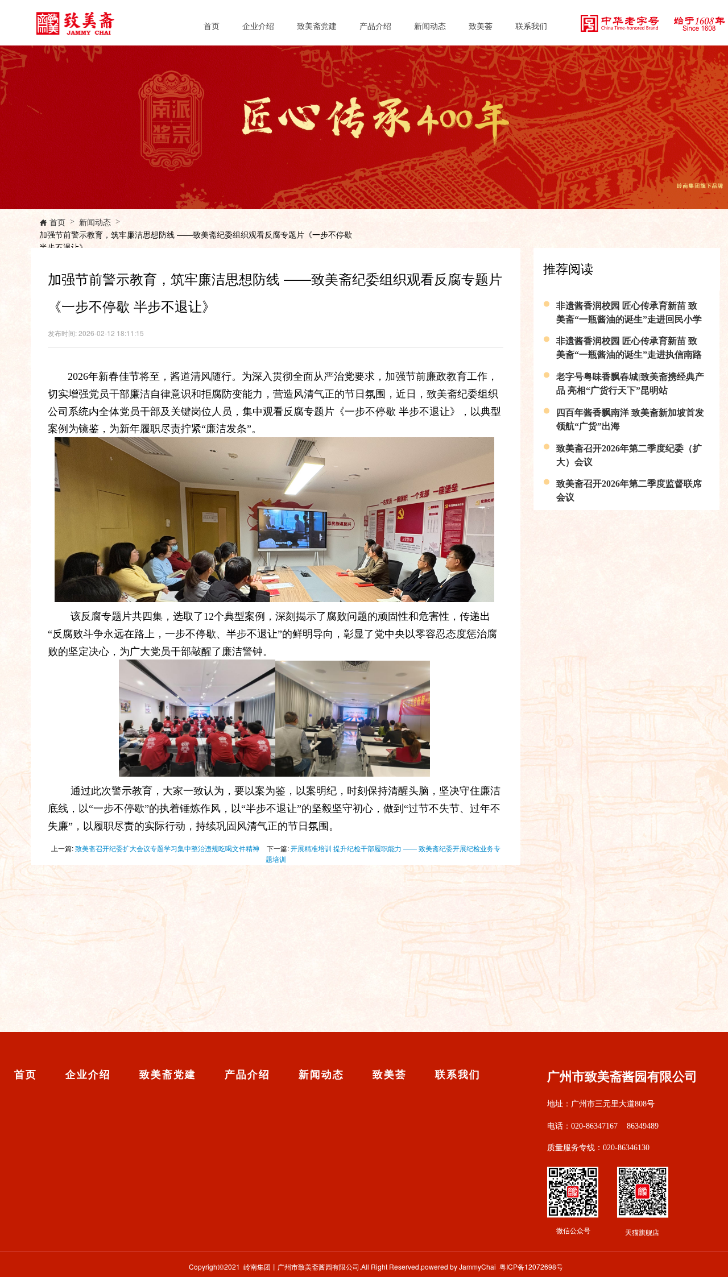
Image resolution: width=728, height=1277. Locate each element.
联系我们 (531, 25)
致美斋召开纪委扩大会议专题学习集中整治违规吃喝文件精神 (167, 848)
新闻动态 (430, 25)
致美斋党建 (317, 25)
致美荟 (481, 25)
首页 (212, 25)
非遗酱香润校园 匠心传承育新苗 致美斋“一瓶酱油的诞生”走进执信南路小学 (629, 354)
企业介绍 (258, 25)
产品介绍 (375, 25)
